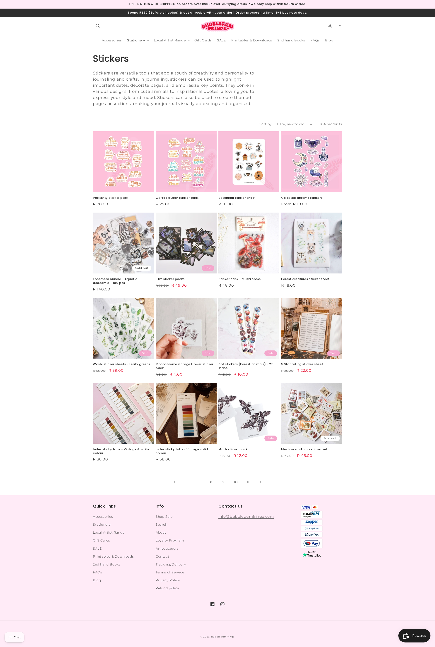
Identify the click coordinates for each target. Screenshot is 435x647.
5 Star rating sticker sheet (302, 364)
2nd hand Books (106, 564)
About (161, 532)
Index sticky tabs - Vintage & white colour (121, 451)
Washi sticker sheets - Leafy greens (121, 364)
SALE (97, 548)
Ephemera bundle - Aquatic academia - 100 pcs (115, 281)
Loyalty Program (170, 540)
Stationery (102, 524)
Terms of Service (170, 572)
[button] (98, 26)
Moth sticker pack (232, 449)
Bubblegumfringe (223, 636)
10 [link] (236, 482)
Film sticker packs (170, 279)
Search (161, 524)
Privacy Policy (168, 580)
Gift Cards (101, 540)
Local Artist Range (109, 532)
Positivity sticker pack (110, 198)
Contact (162, 556)
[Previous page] (175, 482)
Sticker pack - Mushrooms (239, 279)
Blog (97, 580)
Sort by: (265, 124)
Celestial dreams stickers (302, 198)
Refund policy (167, 588)
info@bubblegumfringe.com (246, 516)
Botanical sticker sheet (237, 198)
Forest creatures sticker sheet (305, 279)
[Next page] (260, 482)
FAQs (97, 572)
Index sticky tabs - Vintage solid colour (182, 451)
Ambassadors (167, 548)
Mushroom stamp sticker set (304, 449)
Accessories (103, 517)
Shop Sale (164, 517)
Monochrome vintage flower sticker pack (184, 366)
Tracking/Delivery (171, 564)
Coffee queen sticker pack (177, 198)
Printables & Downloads (113, 556)
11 (248, 482)
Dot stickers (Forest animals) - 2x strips (245, 366)
